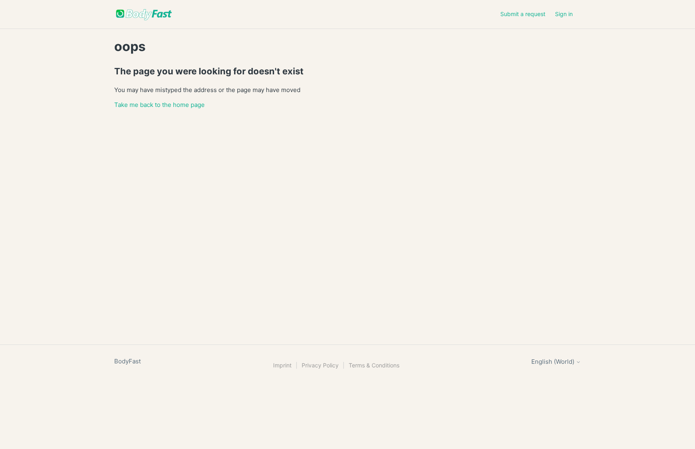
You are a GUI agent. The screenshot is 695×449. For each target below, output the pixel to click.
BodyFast (127, 361)
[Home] (144, 14)
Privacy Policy (320, 365)
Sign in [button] (564, 13)
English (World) (553, 361)
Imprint (282, 365)
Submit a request (522, 13)
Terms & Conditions (374, 365)
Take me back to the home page (159, 105)
